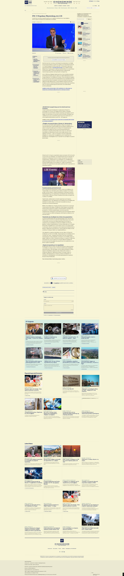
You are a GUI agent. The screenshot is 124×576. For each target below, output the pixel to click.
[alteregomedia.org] (87, 574)
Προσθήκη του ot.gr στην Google (59, 59)
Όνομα (45, 299)
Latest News (29, 443)
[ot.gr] (62, 3)
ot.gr (32, 13)
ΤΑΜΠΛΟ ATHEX (80, 163)
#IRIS (59, 7)
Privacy (59, 548)
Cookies (63, 548)
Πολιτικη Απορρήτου (57, 315)
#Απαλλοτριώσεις (64, 7)
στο (56, 283)
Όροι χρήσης (55, 548)
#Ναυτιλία (72, 7)
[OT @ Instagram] (97, 1)
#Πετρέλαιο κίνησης (50, 7)
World (68, 5)
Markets (56, 5)
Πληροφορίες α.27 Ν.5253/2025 (71, 548)
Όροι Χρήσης (50, 315)
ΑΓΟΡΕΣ (79, 160)
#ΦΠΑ (69, 7)
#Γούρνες (56, 7)
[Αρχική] (28, 2)
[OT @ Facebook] (94, 1)
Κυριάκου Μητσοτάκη (57, 67)
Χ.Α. (25, 10)
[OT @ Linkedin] (98, 1)
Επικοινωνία (50, 548)
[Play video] (58, 176)
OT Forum (91, 1)
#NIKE (76, 7)
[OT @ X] (95, 1)
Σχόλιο (45, 303)
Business (60, 5)
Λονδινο (53, 287)
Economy (64, 5)
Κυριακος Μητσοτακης (47, 287)
